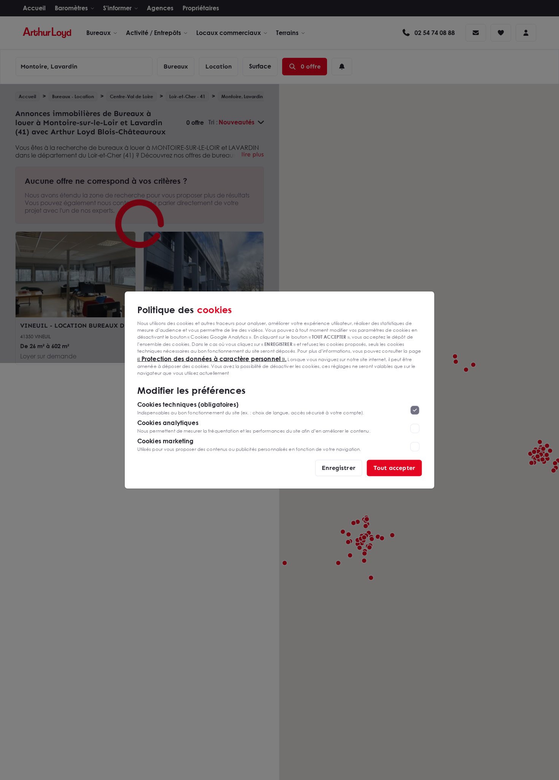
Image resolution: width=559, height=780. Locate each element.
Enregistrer (339, 467)
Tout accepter (394, 467)
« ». (212, 358)
